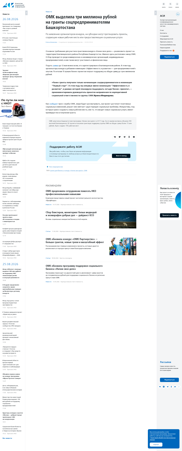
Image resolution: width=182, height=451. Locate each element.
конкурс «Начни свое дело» (73, 170)
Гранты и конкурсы (66, 258)
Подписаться (169, 57)
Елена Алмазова (51, 42)
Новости (49, 12)
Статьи (48, 231)
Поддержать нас (166, 50)
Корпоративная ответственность (72, 204)
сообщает (53, 104)
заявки (56, 65)
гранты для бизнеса (57, 170)
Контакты (163, 33)
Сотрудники (164, 36)
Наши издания (165, 47)
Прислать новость (166, 42)
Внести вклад (121, 156)
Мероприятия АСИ (166, 39)
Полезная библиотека (168, 45)
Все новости (7, 438)
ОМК (85, 170)
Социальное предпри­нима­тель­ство (71, 42)
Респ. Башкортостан (56, 167)
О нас (162, 30)
